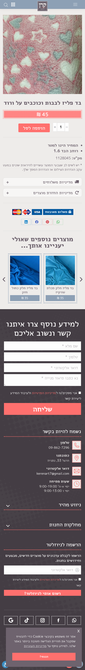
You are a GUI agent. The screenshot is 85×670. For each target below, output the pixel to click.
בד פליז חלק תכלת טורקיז (60, 290)
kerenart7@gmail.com (53, 473)
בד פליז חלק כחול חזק (25, 290)
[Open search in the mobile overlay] (6, 5)
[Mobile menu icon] (75, 4)
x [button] (78, 630)
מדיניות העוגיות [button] (35, 646)
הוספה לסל (34, 128)
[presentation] (81, 278)
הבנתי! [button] (44, 657)
